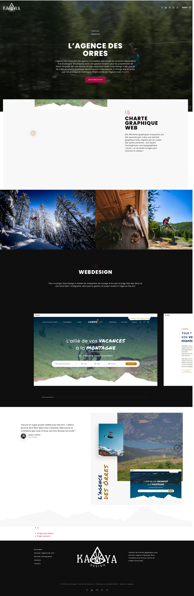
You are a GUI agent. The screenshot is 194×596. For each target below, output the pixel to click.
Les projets (38, 549)
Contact (37, 564)
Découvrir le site (95, 80)
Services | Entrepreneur (43, 557)
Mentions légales (127, 584)
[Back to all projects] (38, 527)
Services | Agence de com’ (44, 553)
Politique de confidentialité (107, 584)
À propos (37, 560)
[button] (186, 7)
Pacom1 (125, 72)
